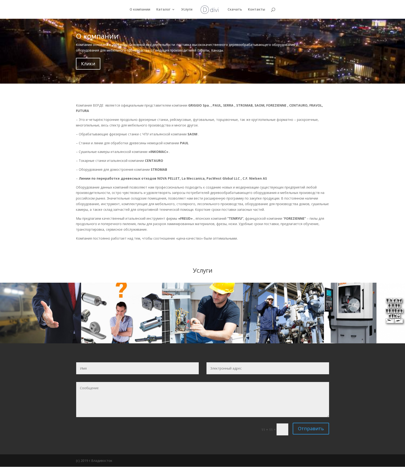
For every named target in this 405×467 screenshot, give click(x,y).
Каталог (163, 9)
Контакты (256, 9)
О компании (140, 9)
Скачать (235, 9)
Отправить (311, 428)
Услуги (186, 9)
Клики (88, 63)
